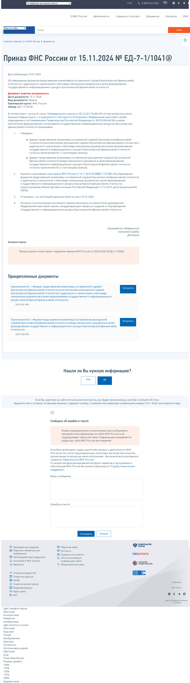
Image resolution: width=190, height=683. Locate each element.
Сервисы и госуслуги (128, 16)
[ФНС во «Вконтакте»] (173, 3)
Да (104, 379)
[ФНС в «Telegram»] (184, 3)
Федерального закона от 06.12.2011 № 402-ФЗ (76, 113)
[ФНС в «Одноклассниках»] (178, 3)
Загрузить (128, 288)
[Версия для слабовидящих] (130, 3)
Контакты (171, 16)
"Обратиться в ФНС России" (78, 459)
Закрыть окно (11, 681)
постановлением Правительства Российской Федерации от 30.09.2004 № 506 (70, 120)
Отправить (86, 534)
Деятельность (101, 16)
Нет (88, 379)
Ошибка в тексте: (60, 504)
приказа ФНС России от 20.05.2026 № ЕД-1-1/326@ (95, 251)
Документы (152, 16)
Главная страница (12, 41)
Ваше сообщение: (60, 476)
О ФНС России (79, 16)
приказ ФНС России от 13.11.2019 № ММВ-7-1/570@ (82, 173)
